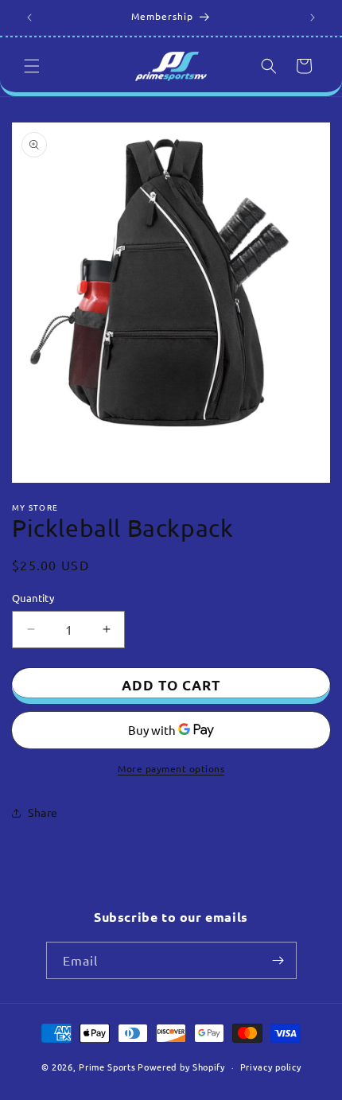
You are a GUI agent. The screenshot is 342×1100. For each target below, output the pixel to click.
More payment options (171, 768)
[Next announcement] (312, 17)
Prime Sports (107, 1066)
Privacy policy (270, 1066)
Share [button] (43, 812)
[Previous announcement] (29, 17)
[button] (31, 66)
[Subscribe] (278, 960)
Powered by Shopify (181, 1066)
